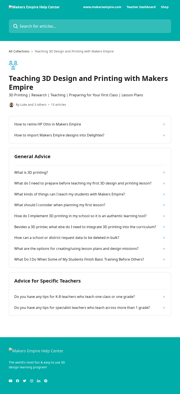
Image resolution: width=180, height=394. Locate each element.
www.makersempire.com (102, 7)
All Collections (19, 51)
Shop (165, 7)
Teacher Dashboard (141, 7)
